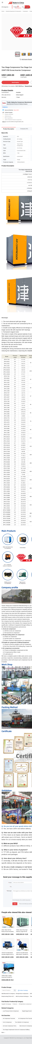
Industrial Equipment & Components (13, 11)
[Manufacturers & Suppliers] (16, 2)
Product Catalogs (23, 990)
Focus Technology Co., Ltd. (19, 1037)
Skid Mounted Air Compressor (9, 993)
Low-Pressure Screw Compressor (11, 1011)
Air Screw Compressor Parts (9, 1026)
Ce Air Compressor (7, 1022)
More (3, 1032)
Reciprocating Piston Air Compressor (10, 996)
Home (3, 11)
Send (15, 903)
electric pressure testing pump (23, 996)
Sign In (4, 121)
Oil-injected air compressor (22, 993)
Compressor (25, 11)
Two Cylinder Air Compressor (22, 1022)
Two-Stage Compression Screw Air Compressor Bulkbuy (16, 1029)
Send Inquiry (15, 82)
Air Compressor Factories (9, 1018)
